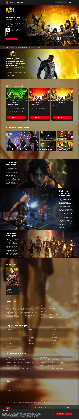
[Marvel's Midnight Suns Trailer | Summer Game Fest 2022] (48, 146)
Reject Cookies (69, 413)
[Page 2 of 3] (39, 153)
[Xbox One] (8, 34)
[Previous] (4, 141)
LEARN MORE (10, 75)
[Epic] (12, 30)
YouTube (53, 317)
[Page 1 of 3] (37, 153)
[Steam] (8, 30)
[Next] (75, 141)
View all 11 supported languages (13, 346)
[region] (39, 414)
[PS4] (26, 30)
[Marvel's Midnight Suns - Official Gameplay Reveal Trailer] (65, 135)
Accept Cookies (60, 413)
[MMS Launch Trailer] (22, 141)
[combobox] (61, 2)
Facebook (61, 317)
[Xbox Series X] (17, 30)
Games (12, 2)
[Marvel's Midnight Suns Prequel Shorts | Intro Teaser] (48, 135)
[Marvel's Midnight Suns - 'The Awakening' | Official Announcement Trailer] (65, 146)
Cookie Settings (52, 413)
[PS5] (22, 30)
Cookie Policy (24, 417)
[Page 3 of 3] (42, 153)
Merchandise (20, 2)
